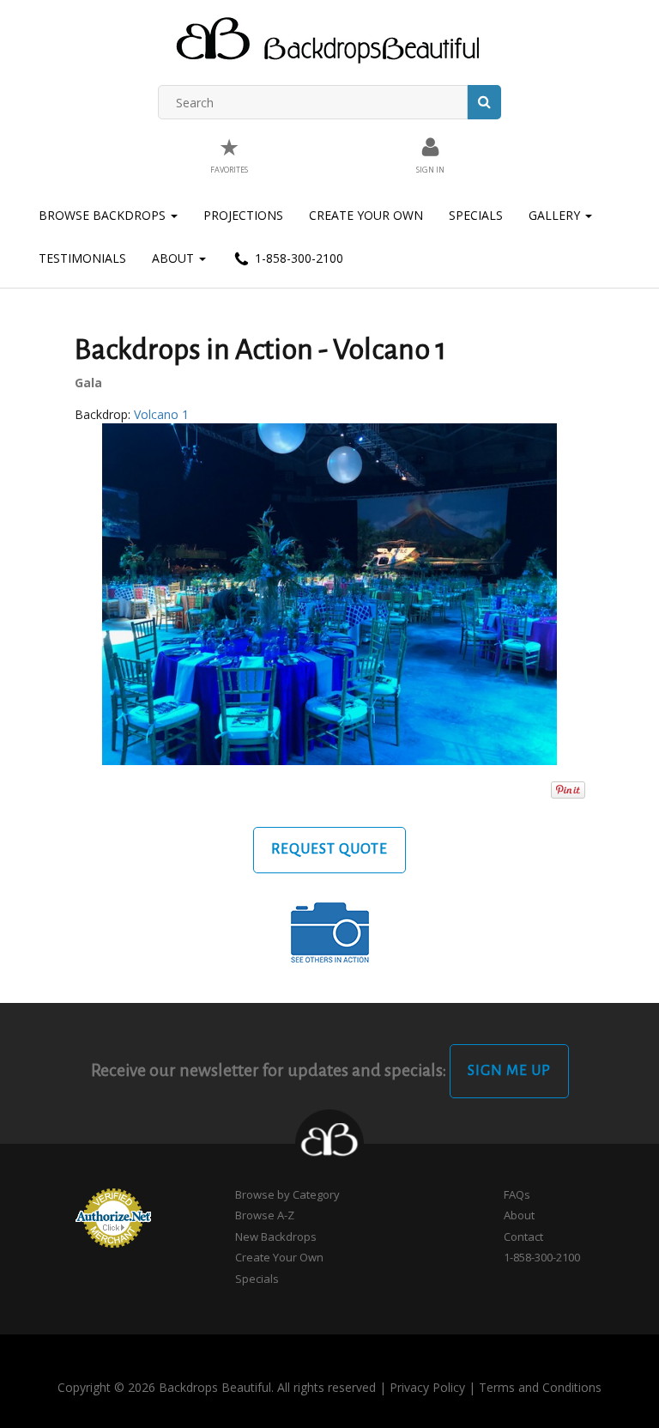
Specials (476, 215)
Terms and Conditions (540, 1387)
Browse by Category (287, 1194)
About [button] (174, 258)
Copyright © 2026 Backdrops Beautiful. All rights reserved (216, 1387)
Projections (243, 215)
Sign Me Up (509, 1071)
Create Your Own (366, 215)
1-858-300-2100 (297, 258)
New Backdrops (276, 1236)
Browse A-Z (264, 1215)
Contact (523, 1236)
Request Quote (329, 849)
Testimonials (82, 258)
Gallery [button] (556, 215)
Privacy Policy (427, 1387)
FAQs (517, 1194)
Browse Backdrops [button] (104, 215)
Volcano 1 (161, 414)
